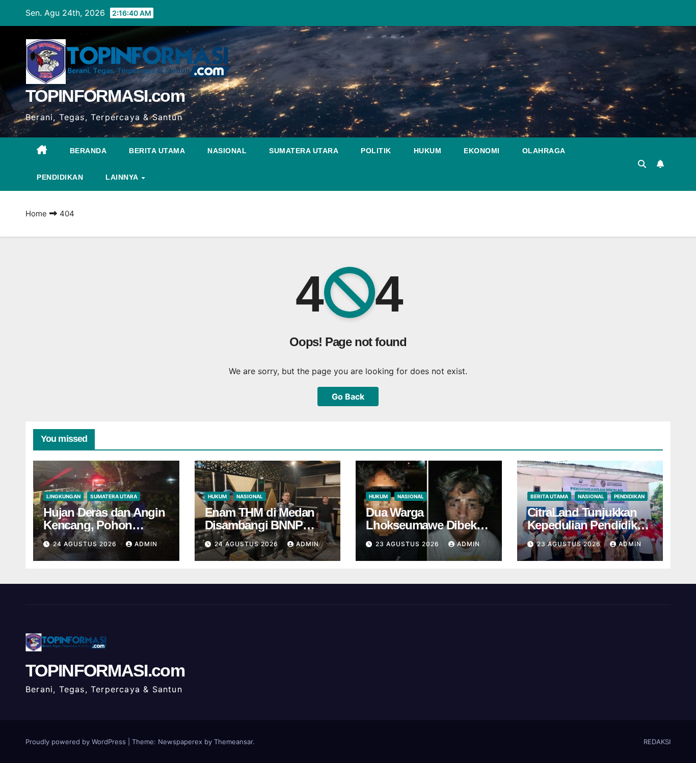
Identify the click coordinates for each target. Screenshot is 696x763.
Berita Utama (157, 151)
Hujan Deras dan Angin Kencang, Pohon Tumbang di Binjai (104, 525)
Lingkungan (63, 496)
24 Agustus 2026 (86, 544)
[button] (642, 164)
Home (36, 213)
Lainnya (122, 177)
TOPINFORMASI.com (104, 95)
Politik (376, 151)
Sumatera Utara (303, 151)
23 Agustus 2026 (408, 544)
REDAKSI (657, 742)
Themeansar (233, 742)
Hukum (428, 151)
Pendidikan (60, 177)
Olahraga (544, 151)
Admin (146, 544)
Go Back (348, 396)
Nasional (227, 151)
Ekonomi (482, 151)
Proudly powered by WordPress (76, 742)
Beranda (88, 151)
